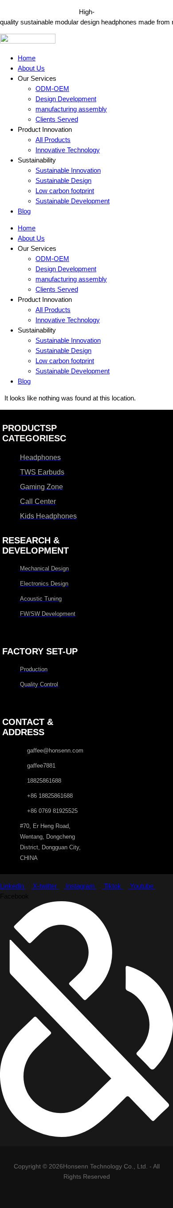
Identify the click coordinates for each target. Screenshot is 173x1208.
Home (26, 58)
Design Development (65, 99)
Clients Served (56, 119)
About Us (31, 68)
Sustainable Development (72, 201)
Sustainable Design (63, 180)
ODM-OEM (52, 88)
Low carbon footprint (64, 190)
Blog (24, 211)
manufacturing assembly (71, 109)
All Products (53, 139)
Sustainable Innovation (68, 170)
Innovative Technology (67, 150)
